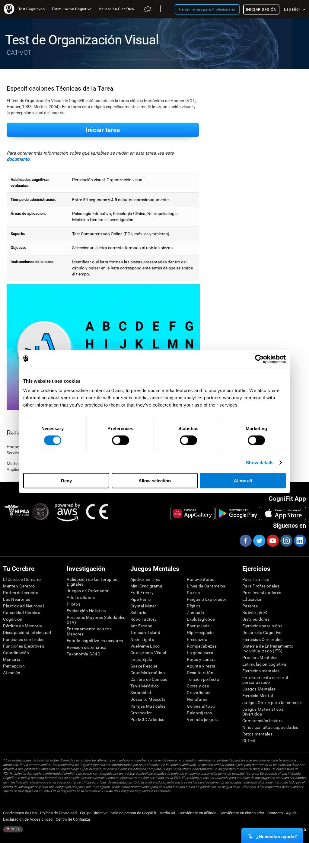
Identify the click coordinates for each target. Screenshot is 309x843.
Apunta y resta (201, 666)
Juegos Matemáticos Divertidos (262, 711)
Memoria (11, 659)
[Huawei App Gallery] (192, 513)
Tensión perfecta (203, 679)
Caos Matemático (147, 672)
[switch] (120, 440)
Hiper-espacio (200, 632)
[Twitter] (259, 541)
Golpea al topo (201, 706)
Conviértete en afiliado (197, 813)
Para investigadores (261, 592)
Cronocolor (141, 712)
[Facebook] (245, 541)
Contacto (275, 813)
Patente (250, 605)
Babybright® (254, 612)
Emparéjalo (141, 659)
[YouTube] (272, 541)
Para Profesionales (260, 586)
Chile (15, 829)
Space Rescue (143, 666)
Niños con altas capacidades (270, 727)
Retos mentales (257, 734)
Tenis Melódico (144, 686)
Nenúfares (197, 699)
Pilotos (73, 604)
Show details (259, 462)
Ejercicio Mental (257, 695)
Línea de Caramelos (206, 586)
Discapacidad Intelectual (27, 632)
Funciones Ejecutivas (23, 646)
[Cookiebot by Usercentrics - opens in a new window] (259, 358)
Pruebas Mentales (259, 657)
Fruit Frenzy (142, 592)
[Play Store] (237, 513)
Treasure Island (145, 632)
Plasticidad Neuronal (23, 605)
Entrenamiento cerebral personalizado (265, 680)
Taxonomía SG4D (83, 654)
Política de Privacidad (58, 813)
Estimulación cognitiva (264, 664)
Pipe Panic (140, 599)
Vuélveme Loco (145, 646)
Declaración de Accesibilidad (28, 819)
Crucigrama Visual (148, 652)
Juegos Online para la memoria (272, 702)
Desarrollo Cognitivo (262, 632)
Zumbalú (195, 612)
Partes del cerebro (20, 592)
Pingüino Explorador (206, 599)
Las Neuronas (16, 599)
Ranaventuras (200, 579)
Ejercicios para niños (262, 625)
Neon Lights (142, 639)
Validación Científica (116, 9)
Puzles (193, 592)
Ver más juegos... (204, 719)
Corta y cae (198, 686)
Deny (66, 480)
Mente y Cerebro (19, 586)
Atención (11, 672)
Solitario (138, 612)
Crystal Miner (143, 605)
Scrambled (140, 692)
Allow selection (155, 480)
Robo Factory (143, 619)
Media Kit (167, 813)
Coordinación (16, 652)
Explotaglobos (201, 619)
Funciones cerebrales (23, 639)
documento (18, 159)
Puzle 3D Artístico (147, 719)
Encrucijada (198, 625)
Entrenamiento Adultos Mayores (89, 631)
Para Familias (255, 579)
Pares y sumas (201, 659)
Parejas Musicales (148, 706)
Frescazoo (197, 639)
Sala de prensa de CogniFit (133, 813)
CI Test (249, 740)
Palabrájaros (199, 712)
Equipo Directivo (93, 813)
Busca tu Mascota (148, 699)
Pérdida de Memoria (22, 625)
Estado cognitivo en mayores (95, 640)
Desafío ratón (200, 672)
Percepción (14, 666)
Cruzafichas (198, 692)
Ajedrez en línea (145, 579)
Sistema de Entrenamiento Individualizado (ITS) (268, 648)
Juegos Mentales (259, 689)
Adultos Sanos (81, 597)
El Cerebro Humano (22, 579)
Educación (252, 599)
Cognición (13, 619)
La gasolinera (200, 652)
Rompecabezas (202, 646)
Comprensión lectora (262, 720)
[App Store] (283, 513)
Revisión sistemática (87, 647)
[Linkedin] (299, 541)
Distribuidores (255, 619)
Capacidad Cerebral (22, 612)
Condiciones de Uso (20, 813)
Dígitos (193, 605)
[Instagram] (286, 541)
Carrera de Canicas (148, 679)
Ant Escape (141, 625)
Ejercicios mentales (260, 670)
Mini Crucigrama (146, 586)
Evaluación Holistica (86, 610)
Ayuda (291, 813)
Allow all (243, 480)
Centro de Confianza (73, 819)
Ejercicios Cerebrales (262, 639)
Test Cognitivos (31, 9)
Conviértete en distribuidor (242, 813)
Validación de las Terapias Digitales (92, 582)
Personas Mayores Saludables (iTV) (96, 620)
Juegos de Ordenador (88, 590)
